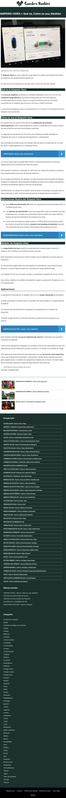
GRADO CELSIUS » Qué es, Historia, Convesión (17, 508)
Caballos (6, 637)
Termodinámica (8, 768)
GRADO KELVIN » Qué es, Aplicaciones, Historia (18, 515)
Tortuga (6, 779)
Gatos (5, 689)
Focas (5, 686)
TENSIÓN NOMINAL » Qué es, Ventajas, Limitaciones (19, 567)
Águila (5, 622)
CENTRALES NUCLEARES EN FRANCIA (16, 599)
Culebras (6, 654)
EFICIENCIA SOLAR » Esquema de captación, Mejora (19, 472)
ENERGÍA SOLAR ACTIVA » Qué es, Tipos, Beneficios (19, 483)
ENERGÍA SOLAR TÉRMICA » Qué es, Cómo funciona (19, 494)
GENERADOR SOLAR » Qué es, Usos (14, 504)
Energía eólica (8, 669)
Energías (6, 678)
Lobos (5, 721)
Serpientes (7, 765)
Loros (5, 724)
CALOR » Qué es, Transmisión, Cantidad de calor (31, 402)
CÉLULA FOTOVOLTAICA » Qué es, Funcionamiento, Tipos (21, 441)
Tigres (5, 774)
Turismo (6, 782)
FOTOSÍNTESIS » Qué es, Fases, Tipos (15, 501)
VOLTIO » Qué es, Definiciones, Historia (15, 581)
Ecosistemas (7, 663)
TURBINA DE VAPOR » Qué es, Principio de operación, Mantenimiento (24, 571)
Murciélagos (7, 742)
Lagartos (6, 710)
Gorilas (5, 692)
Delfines (6, 657)
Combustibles (8, 646)
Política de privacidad (30, 791)
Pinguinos (6, 759)
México (5, 736)
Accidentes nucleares (10, 619)
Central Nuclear (8, 640)
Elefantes (6, 666)
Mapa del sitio (10, 791)
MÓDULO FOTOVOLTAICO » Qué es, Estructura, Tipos (20, 539)
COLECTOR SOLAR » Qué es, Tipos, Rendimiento (18, 448)
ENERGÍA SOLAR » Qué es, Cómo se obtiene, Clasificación (21, 480)
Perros (5, 753)
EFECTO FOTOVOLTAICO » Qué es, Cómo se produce (19, 469)
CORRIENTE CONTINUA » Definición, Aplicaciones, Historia (21, 462)
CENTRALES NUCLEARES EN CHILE (17, 367)
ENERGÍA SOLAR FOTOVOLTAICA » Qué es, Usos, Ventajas (21, 487)
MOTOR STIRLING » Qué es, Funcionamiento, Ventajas (20, 543)
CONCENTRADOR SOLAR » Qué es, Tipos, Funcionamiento (21, 451)
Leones (6, 713)
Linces (5, 718)
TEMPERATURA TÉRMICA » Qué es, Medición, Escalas (32, 391)
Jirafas (5, 707)
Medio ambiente (9, 730)
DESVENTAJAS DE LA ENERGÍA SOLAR (15, 465)
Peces (5, 750)
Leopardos (7, 715)
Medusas (6, 733)
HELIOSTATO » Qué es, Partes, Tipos (14, 518)
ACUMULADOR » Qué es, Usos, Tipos (14, 423)
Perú (5, 756)
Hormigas (6, 701)
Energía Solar (14, 370)
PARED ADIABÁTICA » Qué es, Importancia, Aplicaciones (20, 550)
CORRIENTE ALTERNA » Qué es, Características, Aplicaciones (22, 458)
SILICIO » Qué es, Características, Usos (15, 557)
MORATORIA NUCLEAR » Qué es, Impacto (17, 604)
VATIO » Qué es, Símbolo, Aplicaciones (15, 574)
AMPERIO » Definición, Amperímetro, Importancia (18, 427)
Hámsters (6, 695)
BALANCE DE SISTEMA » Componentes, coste (17, 430)
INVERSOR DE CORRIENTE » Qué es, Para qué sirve (31, 381)
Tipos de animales (9, 776)
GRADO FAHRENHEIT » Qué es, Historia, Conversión (19, 511)
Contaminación (8, 651)
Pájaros (6, 747)
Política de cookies (45, 791)
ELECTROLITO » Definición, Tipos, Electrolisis (17, 476)
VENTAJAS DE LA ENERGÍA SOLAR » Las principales (19, 578)
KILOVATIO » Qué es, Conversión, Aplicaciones (17, 536)
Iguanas (6, 704)
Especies (6, 683)
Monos (5, 739)
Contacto (19, 791)
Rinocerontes (7, 762)
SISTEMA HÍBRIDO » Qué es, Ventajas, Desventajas (19, 560)
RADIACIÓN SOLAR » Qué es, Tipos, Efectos (16, 553)
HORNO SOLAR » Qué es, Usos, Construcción (17, 525)
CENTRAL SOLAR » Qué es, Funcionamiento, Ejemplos (20, 444)
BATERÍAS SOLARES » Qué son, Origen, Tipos (17, 434)
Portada (4, 370)
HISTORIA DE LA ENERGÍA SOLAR (13, 522)
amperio (17, 103)
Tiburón (6, 771)
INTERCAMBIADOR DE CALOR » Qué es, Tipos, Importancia (21, 529)
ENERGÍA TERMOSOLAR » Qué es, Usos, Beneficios (19, 497)
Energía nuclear (8, 672)
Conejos (6, 648)
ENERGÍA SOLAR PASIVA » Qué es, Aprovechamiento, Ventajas (22, 490)
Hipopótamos (8, 698)
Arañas (5, 628)
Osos (5, 744)
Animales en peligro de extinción (14, 625)
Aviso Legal (56, 791)
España (6, 680)
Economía (6, 660)
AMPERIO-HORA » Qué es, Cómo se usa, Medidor (20, 593)
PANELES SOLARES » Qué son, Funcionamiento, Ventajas (21, 546)
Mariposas (7, 727)
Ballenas (6, 634)
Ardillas (6, 631)
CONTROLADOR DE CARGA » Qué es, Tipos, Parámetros (20, 455)
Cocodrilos (7, 643)
